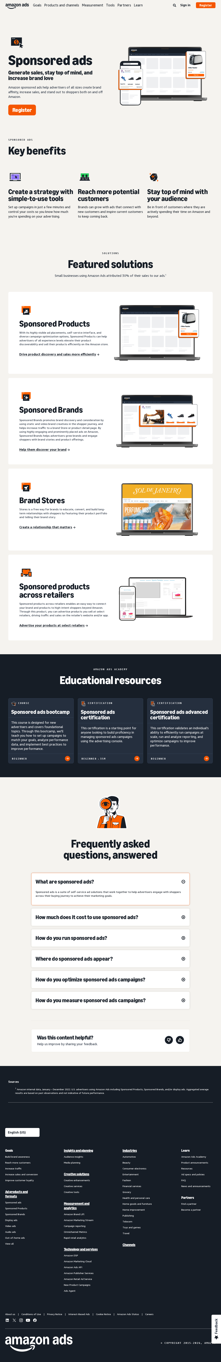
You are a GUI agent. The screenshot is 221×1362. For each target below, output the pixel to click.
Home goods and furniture (137, 1203)
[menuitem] (22, 1220)
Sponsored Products (16, 1208)
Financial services (132, 1186)
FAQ (183, 1180)
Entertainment (131, 1174)
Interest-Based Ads (79, 1314)
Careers (149, 1314)
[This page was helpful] (180, 1040)
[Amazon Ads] (14, 5)
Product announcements (194, 1162)
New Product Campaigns (77, 1284)
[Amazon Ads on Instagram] (21, 1321)
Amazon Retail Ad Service (78, 1278)
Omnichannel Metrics (75, 1231)
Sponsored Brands (15, 1214)
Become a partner (191, 1209)
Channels (129, 1245)
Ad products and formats (16, 1194)
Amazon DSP (71, 1255)
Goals (37, 5)
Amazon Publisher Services (79, 1273)
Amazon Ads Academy (193, 1156)
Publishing (128, 1215)
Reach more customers (18, 1162)
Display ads (11, 1220)
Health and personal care (136, 1197)
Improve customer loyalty (19, 1180)
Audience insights (73, 1156)
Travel (126, 1233)
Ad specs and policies (193, 1174)
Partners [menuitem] (187, 1198)
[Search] (174, 5)
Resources (187, 1168)
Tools (110, 5)
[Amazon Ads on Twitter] (14, 1321)
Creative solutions (76, 1174)
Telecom (127, 1221)
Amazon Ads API (73, 1267)
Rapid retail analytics (75, 1237)
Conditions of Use (31, 1314)
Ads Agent (69, 1290)
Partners (124, 5)
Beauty (126, 1162)
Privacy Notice (54, 1314)
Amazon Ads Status (128, 1314)
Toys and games (132, 1227)
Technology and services (81, 1249)
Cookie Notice (103, 1314)
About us (10, 1314)
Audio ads (10, 1231)
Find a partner (188, 1203)
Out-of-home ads (15, 1237)
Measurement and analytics (76, 1205)
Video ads (10, 1225)
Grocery (127, 1192)
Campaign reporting (74, 1225)
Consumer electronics (134, 1168)
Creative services (73, 1186)
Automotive (129, 1156)
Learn (138, 5)
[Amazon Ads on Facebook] (35, 1321)
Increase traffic (13, 1168)
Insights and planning (78, 1150)
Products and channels (61, 5)
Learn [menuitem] (185, 1150)
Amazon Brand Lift (74, 1214)
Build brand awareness (17, 1156)
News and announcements (195, 1186)
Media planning (72, 1162)
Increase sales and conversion (21, 1174)
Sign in (185, 5)
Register (205, 5)
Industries (130, 1150)
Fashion (127, 1180)
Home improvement (134, 1209)
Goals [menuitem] (9, 1150)
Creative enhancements (77, 1180)
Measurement (92, 5)
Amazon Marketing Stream (78, 1220)
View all (9, 1243)
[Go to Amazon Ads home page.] (39, 1343)
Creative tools (71, 1192)
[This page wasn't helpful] (169, 1040)
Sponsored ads (13, 1202)
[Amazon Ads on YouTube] (28, 1321)
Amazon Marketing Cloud (78, 1261)
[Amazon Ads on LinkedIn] (7, 1321)
